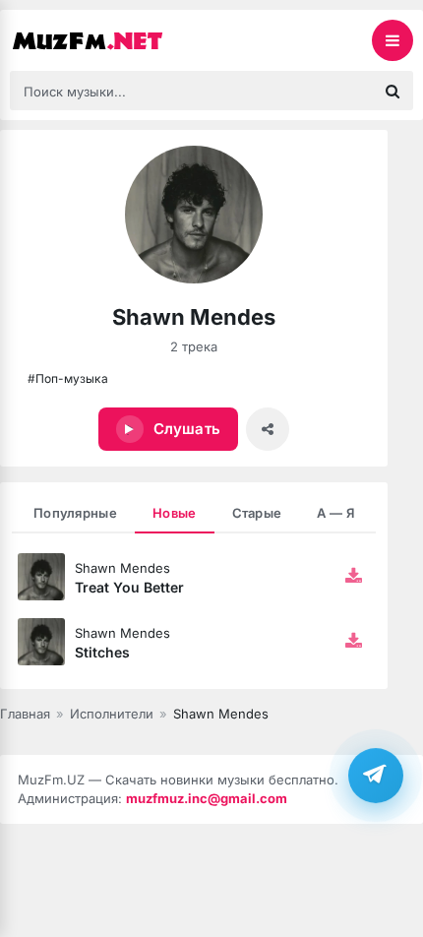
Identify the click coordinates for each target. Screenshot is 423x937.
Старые (257, 513)
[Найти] (392, 90)
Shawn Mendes (122, 568)
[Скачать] (354, 577)
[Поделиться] (267, 429)
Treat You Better (129, 587)
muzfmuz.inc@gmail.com (206, 798)
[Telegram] (375, 775)
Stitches (102, 652)
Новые (174, 513)
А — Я (335, 513)
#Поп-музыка (68, 378)
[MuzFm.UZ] (108, 40)
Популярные (75, 513)
